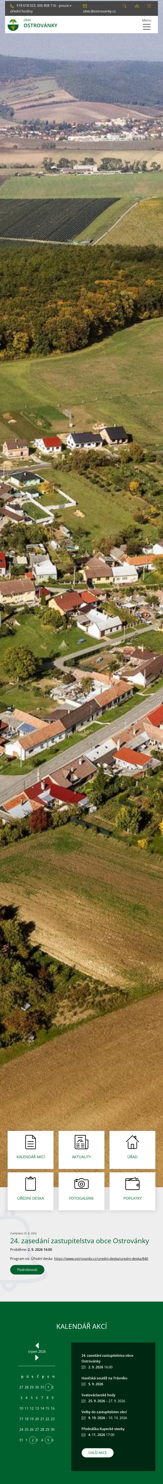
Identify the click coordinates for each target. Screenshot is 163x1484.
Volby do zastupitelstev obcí (104, 1412)
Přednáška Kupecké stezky (103, 1429)
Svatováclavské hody (98, 1395)
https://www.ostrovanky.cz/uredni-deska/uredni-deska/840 (101, 1258)
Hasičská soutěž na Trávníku (104, 1378)
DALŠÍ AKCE (98, 1452)
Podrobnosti (27, 1269)
